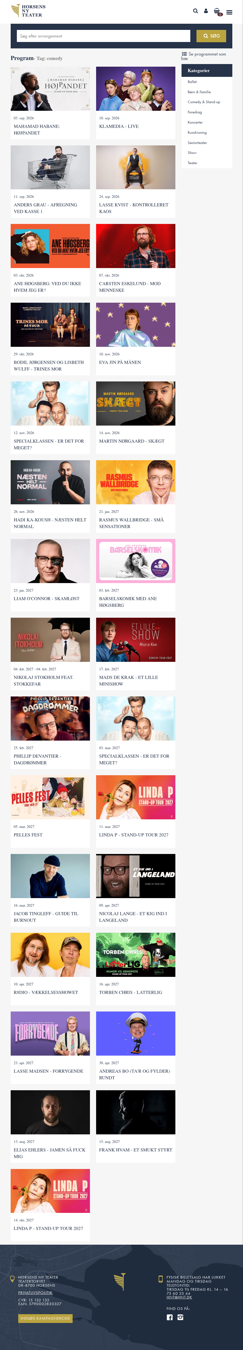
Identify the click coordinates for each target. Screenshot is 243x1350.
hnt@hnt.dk (179, 1297)
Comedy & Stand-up (204, 101)
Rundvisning (197, 132)
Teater (192, 162)
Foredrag (195, 112)
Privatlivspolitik (35, 1292)
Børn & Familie (199, 91)
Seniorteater (197, 142)
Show (192, 152)
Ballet (192, 81)
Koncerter (195, 122)
